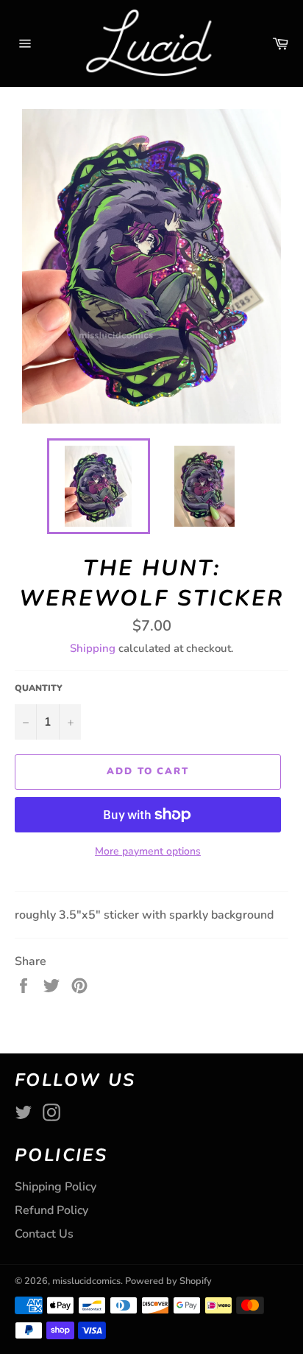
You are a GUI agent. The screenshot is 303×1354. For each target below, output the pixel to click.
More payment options (148, 851)
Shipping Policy (55, 1187)
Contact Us (44, 1234)
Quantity (39, 688)
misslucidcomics (86, 1281)
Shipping (92, 648)
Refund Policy (51, 1210)
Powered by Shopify (168, 1281)
